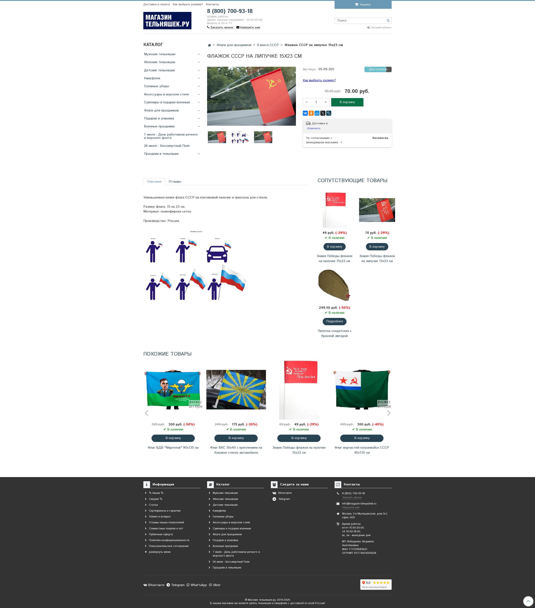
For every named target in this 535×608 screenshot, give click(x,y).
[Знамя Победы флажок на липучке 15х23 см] (377, 210)
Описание (154, 181)
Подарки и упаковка (159, 118)
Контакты (212, 4)
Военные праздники (159, 126)
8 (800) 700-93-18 (230, 11)
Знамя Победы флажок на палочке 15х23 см (334, 259)
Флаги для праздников (161, 110)
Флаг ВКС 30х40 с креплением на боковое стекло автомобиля (236, 450)
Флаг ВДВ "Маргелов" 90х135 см (173, 447)
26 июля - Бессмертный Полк (167, 145)
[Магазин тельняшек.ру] (167, 19)
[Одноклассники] (311, 113)
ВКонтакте (155, 585)
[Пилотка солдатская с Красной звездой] (334, 285)
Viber (216, 585)
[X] (322, 113)
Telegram (177, 585)
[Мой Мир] (317, 113)
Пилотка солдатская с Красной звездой (335, 333)
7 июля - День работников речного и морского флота (171, 136)
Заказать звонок (352, 497)
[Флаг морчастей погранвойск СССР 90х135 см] (362, 390)
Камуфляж (152, 78)
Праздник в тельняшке (161, 153)
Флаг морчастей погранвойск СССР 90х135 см (362, 450)
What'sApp (198, 585)
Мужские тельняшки (159, 54)
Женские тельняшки (159, 62)
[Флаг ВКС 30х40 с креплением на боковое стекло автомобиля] (236, 390)
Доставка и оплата (156, 4)
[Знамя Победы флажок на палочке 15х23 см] (334, 210)
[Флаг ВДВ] (173, 390)
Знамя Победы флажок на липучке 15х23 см (377, 259)
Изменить (314, 128)
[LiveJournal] (328, 113)
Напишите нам (350, 507)
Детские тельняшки (159, 70)
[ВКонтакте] (305, 113)
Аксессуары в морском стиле (166, 94)
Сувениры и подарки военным (167, 102)
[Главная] (209, 45)
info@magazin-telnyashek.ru (359, 504)
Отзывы (175, 181)
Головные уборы (156, 86)
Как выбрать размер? (188, 4)
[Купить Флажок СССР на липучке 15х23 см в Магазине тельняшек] (240, 137)
